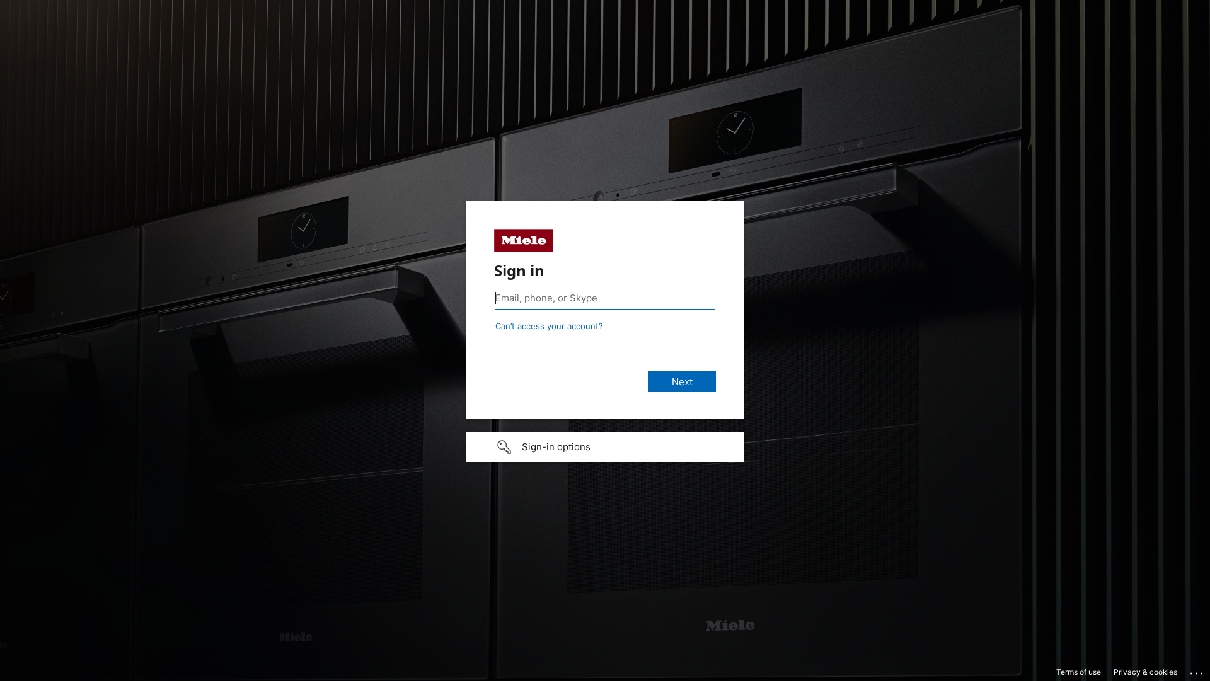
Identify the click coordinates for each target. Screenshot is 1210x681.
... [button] (1197, 670)
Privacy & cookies (1145, 672)
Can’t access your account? (549, 326)
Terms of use (1078, 672)
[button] (605, 447)
